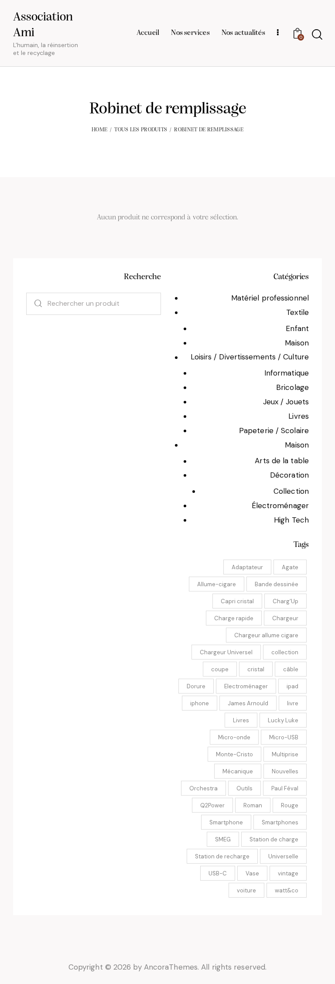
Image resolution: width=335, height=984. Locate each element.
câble (290, 669)
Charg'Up (285, 601)
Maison (297, 343)
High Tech (291, 520)
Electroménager (246, 686)
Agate (290, 567)
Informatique (286, 373)
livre (292, 703)
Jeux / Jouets (286, 402)
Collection (291, 491)
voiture (246, 890)
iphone (199, 703)
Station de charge (274, 839)
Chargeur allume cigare (266, 635)
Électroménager (280, 505)
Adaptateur (247, 567)
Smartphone (226, 822)
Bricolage (292, 387)
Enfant (297, 328)
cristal (255, 669)
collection (284, 652)
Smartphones (280, 822)
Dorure (196, 686)
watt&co (286, 890)
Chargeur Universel (226, 652)
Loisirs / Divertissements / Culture (250, 357)
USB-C (218, 873)
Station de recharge (222, 856)
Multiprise (285, 754)
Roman (252, 805)
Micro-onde (234, 737)
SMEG (223, 839)
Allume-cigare (216, 584)
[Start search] (316, 34)
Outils (244, 788)
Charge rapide (233, 618)
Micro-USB (283, 737)
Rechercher (34, 303)
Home (99, 130)
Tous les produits (140, 130)
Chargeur (285, 618)
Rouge (289, 805)
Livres (298, 416)
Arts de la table (282, 460)
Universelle (283, 856)
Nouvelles (285, 771)
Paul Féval (284, 788)
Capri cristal (237, 601)
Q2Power (212, 805)
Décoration (289, 475)
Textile (297, 312)
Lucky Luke (283, 720)
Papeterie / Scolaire (274, 430)
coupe (220, 669)
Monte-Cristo (234, 754)
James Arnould (248, 703)
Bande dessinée (276, 584)
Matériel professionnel (270, 298)
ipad (292, 686)
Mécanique (237, 771)
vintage (288, 873)
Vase (252, 873)
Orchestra (203, 788)
